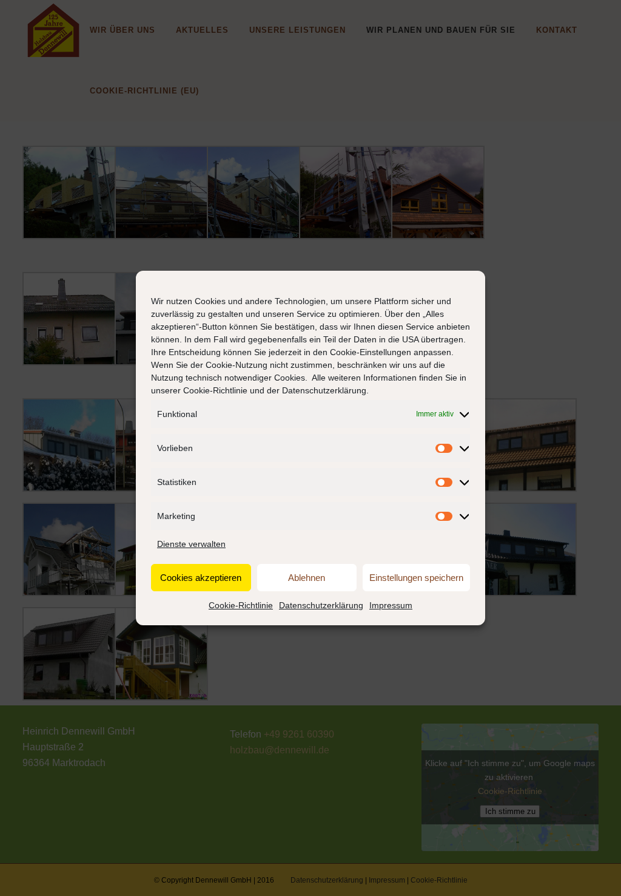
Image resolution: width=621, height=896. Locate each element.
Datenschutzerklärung (324, 390)
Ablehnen (306, 577)
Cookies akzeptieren (200, 577)
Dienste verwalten (191, 544)
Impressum (390, 605)
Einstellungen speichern (416, 577)
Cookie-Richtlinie (215, 390)
